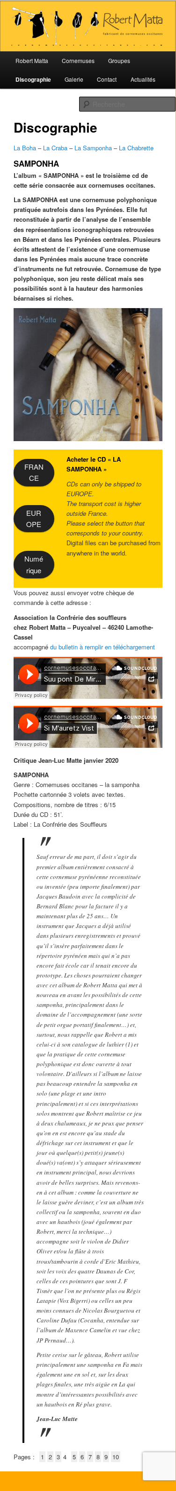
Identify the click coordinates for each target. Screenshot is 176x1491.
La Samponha (93, 147)
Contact (107, 79)
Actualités (143, 79)
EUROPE (33, 518)
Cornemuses (78, 60)
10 (115, 1456)
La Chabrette (136, 147)
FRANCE (34, 472)
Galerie (74, 79)
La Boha (26, 147)
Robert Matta (31, 60)
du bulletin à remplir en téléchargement (102, 646)
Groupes (119, 60)
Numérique (33, 564)
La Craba (55, 147)
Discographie (33, 79)
